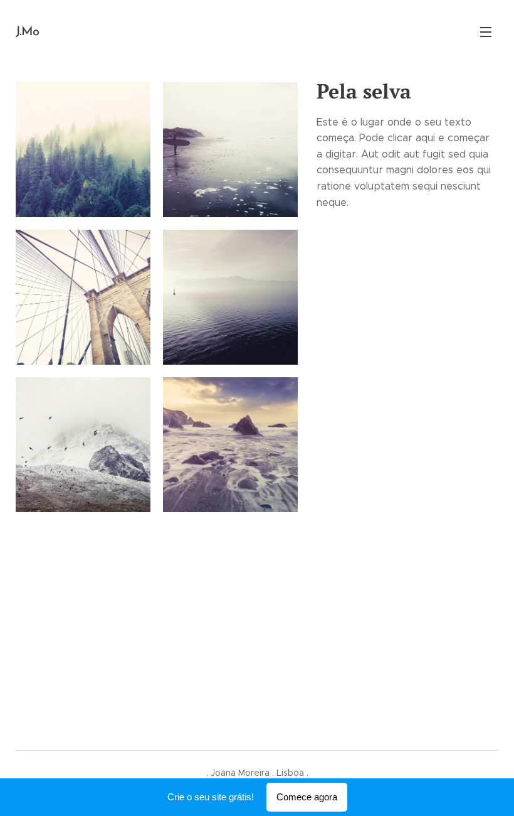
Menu (485, 31)
